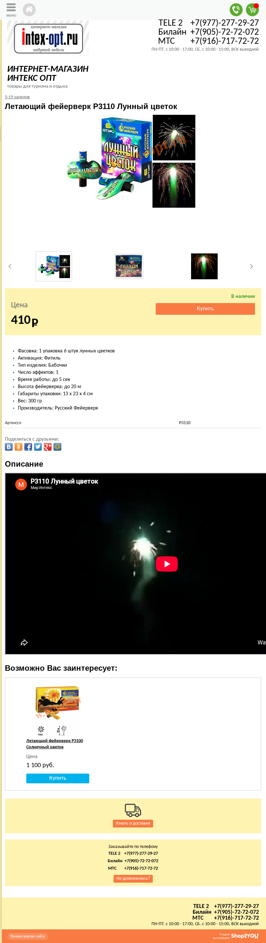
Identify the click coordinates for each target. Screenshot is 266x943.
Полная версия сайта (27, 936)
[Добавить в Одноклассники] (18, 447)
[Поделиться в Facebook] (28, 447)
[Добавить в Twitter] (38, 447)
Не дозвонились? (133, 878)
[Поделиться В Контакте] (9, 447)
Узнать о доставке (133, 823)
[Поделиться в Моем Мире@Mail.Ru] (57, 447)
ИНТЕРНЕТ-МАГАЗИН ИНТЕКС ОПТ (48, 74)
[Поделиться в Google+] (48, 447)
